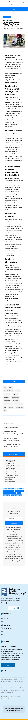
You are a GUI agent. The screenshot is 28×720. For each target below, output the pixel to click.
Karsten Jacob (9, 28)
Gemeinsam (6, 397)
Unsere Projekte (8, 628)
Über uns (6, 622)
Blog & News (7, 625)
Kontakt (6, 635)
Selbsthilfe (11, 407)
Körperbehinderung (8, 403)
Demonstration (7, 394)
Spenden (6, 631)
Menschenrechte (18, 403)
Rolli (5, 407)
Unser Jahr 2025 (9, 423)
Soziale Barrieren (19, 407)
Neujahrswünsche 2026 (11, 427)
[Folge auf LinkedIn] (16, 5)
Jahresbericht (7, 400)
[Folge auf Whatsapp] (14, 608)
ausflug (10, 387)
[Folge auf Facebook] (11, 5)
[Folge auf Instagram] (14, 5)
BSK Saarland (7, 17)
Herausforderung (15, 397)
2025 (5, 387)
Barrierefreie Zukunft (8, 390)
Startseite (6, 618)
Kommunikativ (16, 400)
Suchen (14, 381)
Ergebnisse (15, 394)
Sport (5, 410)
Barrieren (18, 390)
